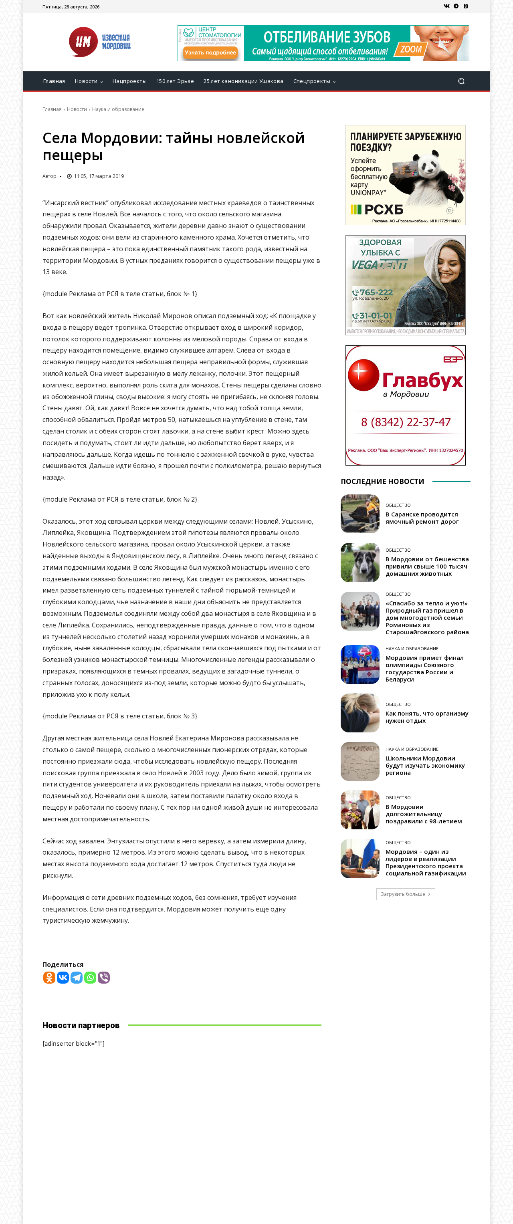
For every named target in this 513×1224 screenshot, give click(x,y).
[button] (461, 81)
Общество (398, 505)
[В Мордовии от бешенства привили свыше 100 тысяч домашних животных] (360, 562)
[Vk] (446, 6)
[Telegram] (456, 6)
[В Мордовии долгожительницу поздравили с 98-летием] (360, 809)
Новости (77, 109)
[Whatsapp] (90, 978)
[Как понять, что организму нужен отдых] (360, 713)
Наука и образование (118, 109)
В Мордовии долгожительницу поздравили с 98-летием (424, 814)
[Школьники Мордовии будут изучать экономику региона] (360, 761)
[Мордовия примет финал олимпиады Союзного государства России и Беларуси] (360, 664)
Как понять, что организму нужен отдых (427, 716)
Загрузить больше (403, 894)
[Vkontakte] (63, 978)
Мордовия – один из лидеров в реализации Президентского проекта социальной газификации (426, 862)
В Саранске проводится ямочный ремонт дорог (422, 517)
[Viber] (104, 978)
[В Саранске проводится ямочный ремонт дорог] (360, 513)
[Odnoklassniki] (49, 978)
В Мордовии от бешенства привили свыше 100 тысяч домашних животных (427, 566)
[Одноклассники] (466, 6)
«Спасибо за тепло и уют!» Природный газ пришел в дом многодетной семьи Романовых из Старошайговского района (427, 617)
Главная (52, 109)
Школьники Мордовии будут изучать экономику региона (425, 765)
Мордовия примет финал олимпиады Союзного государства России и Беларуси (425, 668)
